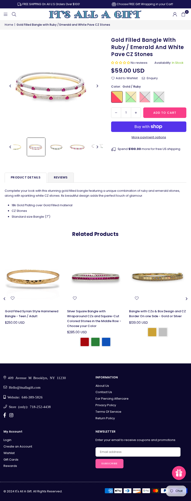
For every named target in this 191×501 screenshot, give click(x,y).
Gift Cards (10, 459)
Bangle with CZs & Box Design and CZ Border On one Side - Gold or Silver (157, 313)
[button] (183, 14)
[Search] (14, 14)
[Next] (97, 85)
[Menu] (5, 14)
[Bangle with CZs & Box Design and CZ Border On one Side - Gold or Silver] (157, 277)
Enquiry (152, 78)
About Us (102, 386)
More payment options (149, 137)
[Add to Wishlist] (12, 298)
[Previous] (10, 85)
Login (7, 440)
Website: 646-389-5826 (24, 397)
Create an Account (17, 446)
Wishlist (9, 453)
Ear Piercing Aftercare (112, 398)
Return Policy (105, 418)
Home (9, 25)
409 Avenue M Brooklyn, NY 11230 (36, 377)
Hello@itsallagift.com (24, 387)
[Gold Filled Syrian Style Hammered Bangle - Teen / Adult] (33, 277)
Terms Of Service (108, 411)
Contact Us (104, 392)
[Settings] (175, 14)
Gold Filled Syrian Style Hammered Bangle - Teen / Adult (31, 313)
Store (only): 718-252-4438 (29, 406)
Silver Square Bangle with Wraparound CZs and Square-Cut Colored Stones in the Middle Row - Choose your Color (94, 318)
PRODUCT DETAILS (26, 177)
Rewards (10, 466)
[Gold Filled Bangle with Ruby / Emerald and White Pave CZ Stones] (15, 147)
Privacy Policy (106, 405)
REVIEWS (61, 177)
